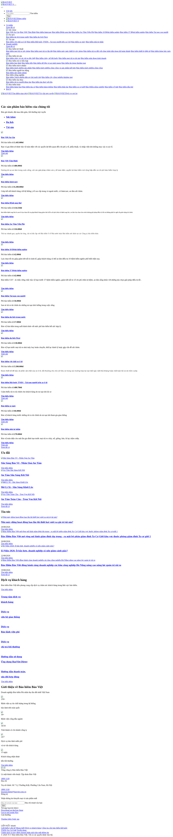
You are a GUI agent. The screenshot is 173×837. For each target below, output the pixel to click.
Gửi (3, 806)
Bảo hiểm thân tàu (61, 87)
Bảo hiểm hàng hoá (14, 87)
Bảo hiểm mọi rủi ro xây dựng (18, 51)
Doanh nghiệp (11, 44)
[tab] (89, 117)
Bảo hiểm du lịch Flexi (39, 37)
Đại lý (8, 89)
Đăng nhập (21, 18)
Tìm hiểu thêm (7, 468)
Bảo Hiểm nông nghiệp (94, 87)
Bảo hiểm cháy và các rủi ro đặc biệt (20, 58)
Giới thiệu (5, 828)
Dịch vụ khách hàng (33, 828)
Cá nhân (9, 25)
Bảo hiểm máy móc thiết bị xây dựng (68, 51)
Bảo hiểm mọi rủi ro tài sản (69, 58)
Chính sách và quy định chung (13, 832)
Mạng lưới (20, 828)
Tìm (8, 16)
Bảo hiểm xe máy (78, 42)
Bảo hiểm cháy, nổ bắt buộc (47, 58)
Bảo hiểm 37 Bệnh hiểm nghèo (132, 32)
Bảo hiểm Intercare (43, 32)
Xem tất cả (10, 27)
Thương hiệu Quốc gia (10, 819)
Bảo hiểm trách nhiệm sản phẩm (19, 68)
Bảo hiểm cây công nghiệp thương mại (57, 77)
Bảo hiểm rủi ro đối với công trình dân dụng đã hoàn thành (106, 51)
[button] (12, 810)
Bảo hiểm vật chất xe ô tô (16, 42)
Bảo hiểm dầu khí (126, 87)
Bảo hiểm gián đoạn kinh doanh (93, 58)
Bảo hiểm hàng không (44, 87)
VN (7, 11)
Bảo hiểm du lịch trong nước (17, 37)
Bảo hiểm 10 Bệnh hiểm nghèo (106, 32)
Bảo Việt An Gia (13, 32)
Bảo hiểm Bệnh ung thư (61, 32)
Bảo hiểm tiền (27, 63)
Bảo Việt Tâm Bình (28, 32)
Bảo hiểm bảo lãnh (13, 63)
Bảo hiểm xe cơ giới (77, 87)
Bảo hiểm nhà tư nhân (94, 42)
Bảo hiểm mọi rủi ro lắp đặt (42, 51)
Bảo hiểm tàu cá (28, 87)
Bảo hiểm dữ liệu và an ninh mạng (47, 63)
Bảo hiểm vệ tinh (111, 87)
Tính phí (4, 153)
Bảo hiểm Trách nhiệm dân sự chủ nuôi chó (23, 77)
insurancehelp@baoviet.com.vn (13, 792)
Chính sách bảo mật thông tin (37, 832)
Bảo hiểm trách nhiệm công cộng (89, 68)
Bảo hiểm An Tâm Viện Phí (83, 32)
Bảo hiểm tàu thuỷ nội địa (42, 82)
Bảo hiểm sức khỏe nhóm (16, 73)
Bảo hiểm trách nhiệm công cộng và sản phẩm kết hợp (54, 68)
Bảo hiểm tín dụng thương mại (73, 63)
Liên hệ (12, 828)
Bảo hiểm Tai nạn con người (156, 32)
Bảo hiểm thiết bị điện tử (141, 51)
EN (11, 11)
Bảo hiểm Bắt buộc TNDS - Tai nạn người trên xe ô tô (49, 42)
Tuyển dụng (21, 830)
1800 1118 (5, 779)
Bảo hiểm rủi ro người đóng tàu (18, 82)
